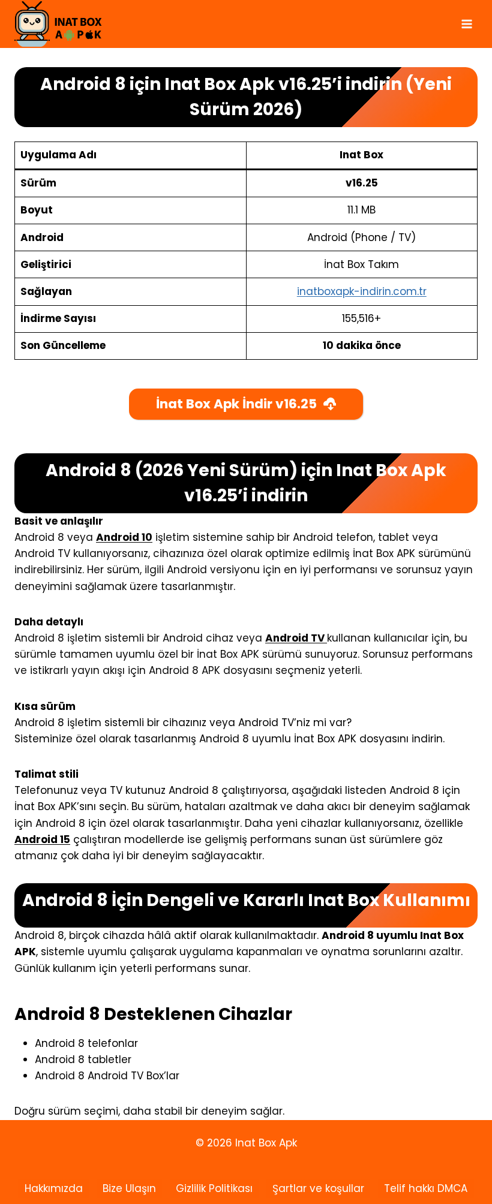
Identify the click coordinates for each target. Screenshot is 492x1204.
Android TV (296, 638)
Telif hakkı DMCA (425, 1188)
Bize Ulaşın (129, 1188)
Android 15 (42, 839)
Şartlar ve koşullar (318, 1188)
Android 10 (124, 537)
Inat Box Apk (264, 1143)
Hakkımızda (54, 1188)
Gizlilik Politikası (214, 1188)
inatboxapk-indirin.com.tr (362, 291)
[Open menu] (466, 23)
